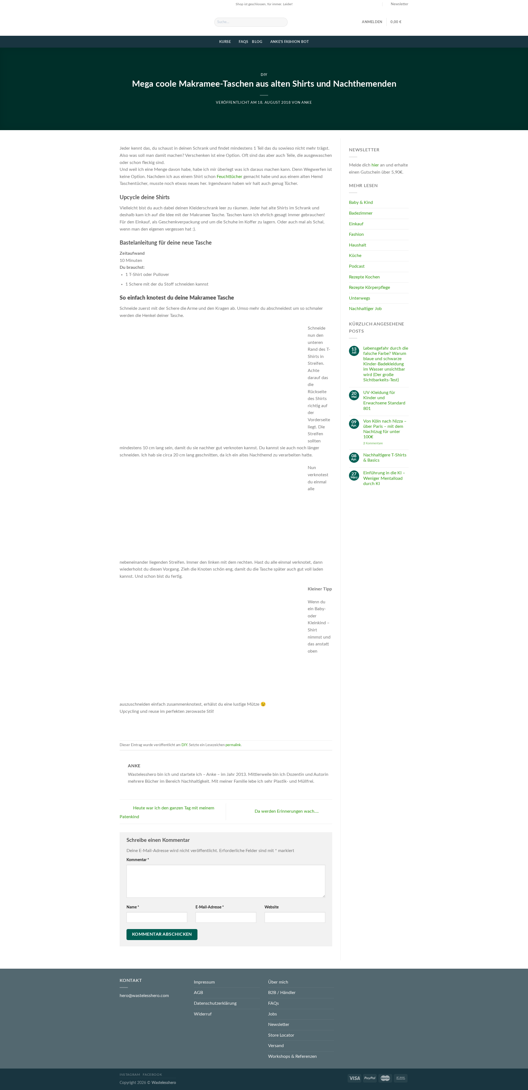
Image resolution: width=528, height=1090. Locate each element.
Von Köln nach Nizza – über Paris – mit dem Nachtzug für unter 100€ (384, 429)
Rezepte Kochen (364, 277)
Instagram (130, 1074)
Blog (257, 41)
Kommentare (373, 443)
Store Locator (281, 1035)
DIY (264, 75)
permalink (233, 745)
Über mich (278, 982)
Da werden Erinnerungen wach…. (287, 811)
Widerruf (203, 1014)
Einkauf (356, 224)
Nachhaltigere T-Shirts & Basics (384, 457)
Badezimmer (361, 213)
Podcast (357, 266)
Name (133, 907)
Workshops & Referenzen (292, 1056)
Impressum (204, 982)
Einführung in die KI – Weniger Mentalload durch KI (384, 478)
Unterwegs (359, 298)
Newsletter (278, 1024)
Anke (306, 103)
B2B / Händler (282, 992)
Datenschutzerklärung (215, 1003)
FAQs (243, 41)
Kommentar (138, 860)
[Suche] (282, 22)
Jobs (272, 1014)
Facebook (152, 1074)
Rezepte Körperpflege (369, 288)
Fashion (356, 234)
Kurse (225, 41)
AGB (198, 992)
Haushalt (357, 245)
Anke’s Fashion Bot (289, 41)
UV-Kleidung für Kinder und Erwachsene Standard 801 (384, 401)
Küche (355, 256)
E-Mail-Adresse (210, 907)
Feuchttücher (229, 176)
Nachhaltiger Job (365, 309)
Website (272, 907)
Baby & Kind (361, 203)
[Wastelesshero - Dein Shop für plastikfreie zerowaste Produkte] (163, 22)
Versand (276, 1046)
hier (375, 165)
